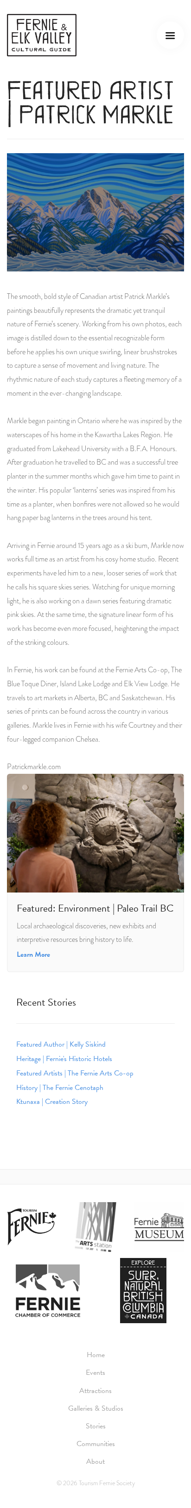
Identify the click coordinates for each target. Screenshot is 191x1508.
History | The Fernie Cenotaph (59, 1087)
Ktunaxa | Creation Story (52, 1101)
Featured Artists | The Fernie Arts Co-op (75, 1073)
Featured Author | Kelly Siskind (61, 1044)
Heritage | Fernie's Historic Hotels (64, 1058)
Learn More (33, 954)
